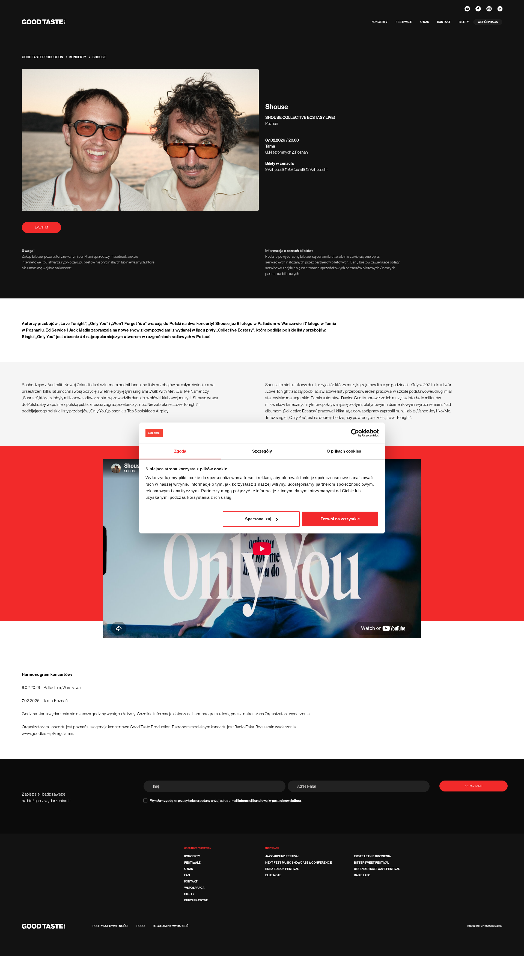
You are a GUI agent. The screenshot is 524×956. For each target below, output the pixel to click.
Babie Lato (362, 875)
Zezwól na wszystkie (340, 519)
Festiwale (404, 22)
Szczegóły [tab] (262, 451)
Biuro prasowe (196, 900)
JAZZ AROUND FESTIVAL (282, 856)
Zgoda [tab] (180, 451)
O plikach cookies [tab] (344, 451)
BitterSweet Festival (371, 862)
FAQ (187, 875)
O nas (424, 22)
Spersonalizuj (258, 519)
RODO (140, 926)
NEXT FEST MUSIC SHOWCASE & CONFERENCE (298, 862)
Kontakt (444, 22)
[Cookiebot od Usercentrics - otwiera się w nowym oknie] (355, 433)
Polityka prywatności (110, 926)
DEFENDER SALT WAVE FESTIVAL (377, 869)
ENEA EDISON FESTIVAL (282, 869)
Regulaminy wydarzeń (171, 926)
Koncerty (380, 22)
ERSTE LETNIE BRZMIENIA (372, 856)
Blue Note (273, 875)
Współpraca (488, 22)
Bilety (464, 22)
